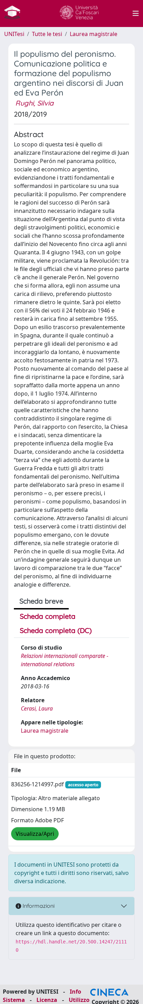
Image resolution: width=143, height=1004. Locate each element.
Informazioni (37, 905)
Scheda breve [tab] (41, 601)
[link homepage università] (79, 13)
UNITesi (14, 34)
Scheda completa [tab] (47, 616)
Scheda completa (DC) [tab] (56, 630)
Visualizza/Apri (35, 834)
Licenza (46, 1000)
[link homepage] (15, 13)
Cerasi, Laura (37, 708)
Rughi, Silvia (34, 103)
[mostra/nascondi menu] (136, 13)
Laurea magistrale (93, 34)
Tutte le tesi (47, 34)
